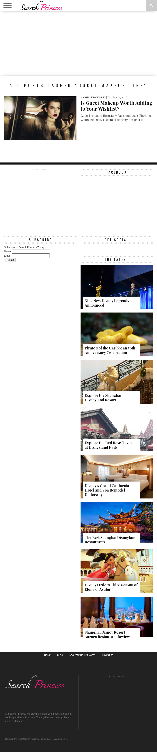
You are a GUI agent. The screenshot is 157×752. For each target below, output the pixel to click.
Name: (7, 251)
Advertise (107, 655)
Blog (60, 655)
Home (47, 655)
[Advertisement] (78, 43)
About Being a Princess (82, 655)
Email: (7, 255)
